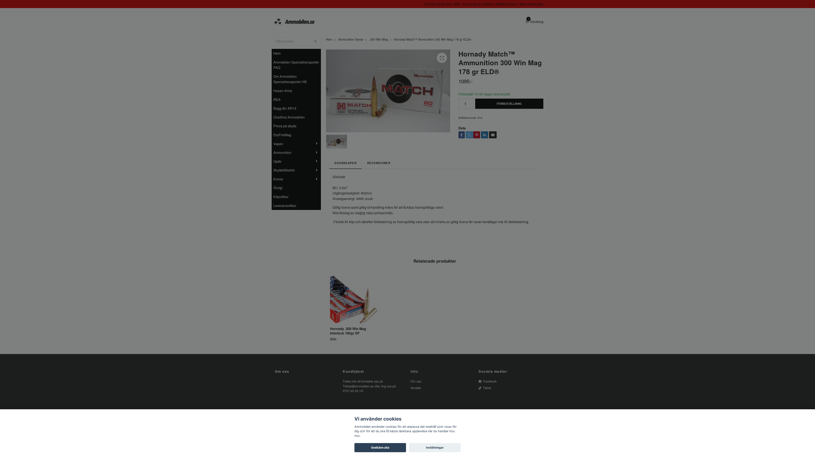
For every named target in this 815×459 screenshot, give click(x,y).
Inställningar (435, 447)
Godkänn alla (380, 447)
